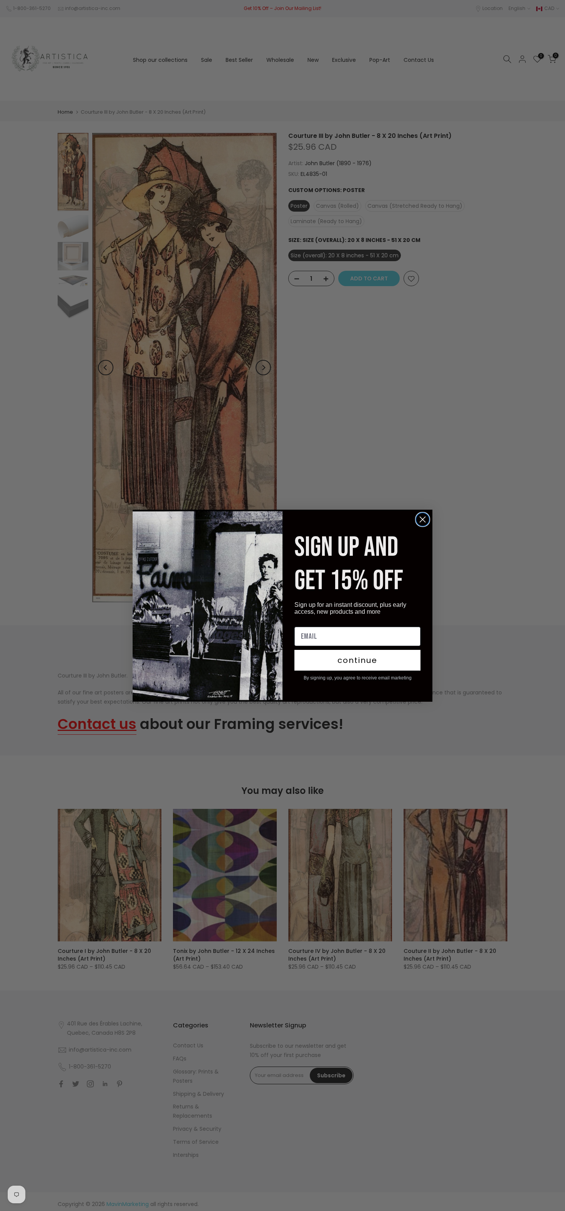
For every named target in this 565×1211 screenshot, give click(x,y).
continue (357, 660)
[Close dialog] (422, 519)
